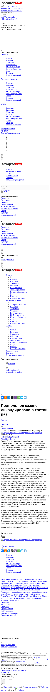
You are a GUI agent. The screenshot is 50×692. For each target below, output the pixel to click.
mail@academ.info (8, 17)
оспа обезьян (6, 594)
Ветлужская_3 (12, 581)
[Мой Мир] (8, 397)
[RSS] (2, 400)
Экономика (10, 60)
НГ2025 (21, 590)
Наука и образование (14, 69)
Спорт (8, 71)
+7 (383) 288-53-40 (11, 11)
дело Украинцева (16, 583)
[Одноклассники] (5, 397)
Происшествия (11, 65)
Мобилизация (42, 588)
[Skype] (21, 397)
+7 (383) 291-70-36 (11, 6)
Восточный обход (26, 581)
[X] (12, 397)
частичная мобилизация (32, 598)
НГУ (26, 590)
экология (4, 600)
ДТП (23, 586)
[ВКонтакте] (6, 137)
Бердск (3, 581)
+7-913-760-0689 (36, 657)
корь (23, 588)
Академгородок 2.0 (13, 579)
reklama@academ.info (9, 19)
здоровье (28, 586)
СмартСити (5, 596)
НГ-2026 (13, 590)
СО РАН (14, 596)
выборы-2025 (38, 581)
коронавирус (16, 588)
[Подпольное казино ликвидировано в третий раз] (21, 540)
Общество (10, 63)
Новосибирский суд (39, 592)
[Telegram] (6, 139)
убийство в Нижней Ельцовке (30, 596)
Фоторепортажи (8, 129)
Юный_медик (14, 600)
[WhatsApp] (18, 397)
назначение (5, 590)
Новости (4, 54)
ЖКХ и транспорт (13, 67)
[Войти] (2, 157)
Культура (9, 73)
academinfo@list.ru (20, 661)
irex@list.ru (37, 662)
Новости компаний (13, 75)
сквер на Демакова (32, 594)
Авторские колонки (9, 79)
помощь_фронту (18, 594)
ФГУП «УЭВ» (6, 598)
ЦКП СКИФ (18, 598)
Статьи (4, 104)
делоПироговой (29, 583)
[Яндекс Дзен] (6, 150)
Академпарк (26, 579)
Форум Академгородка (10, 133)
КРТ (27, 588)
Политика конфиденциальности (13, 670)
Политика (9, 58)
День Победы (15, 586)
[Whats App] (6, 148)
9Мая (3, 579)
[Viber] (6, 143)
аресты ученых (37, 579)
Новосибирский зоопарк (20, 592)
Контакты (5, 131)
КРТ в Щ (33, 588)
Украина (45, 596)
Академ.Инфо (8, 439)
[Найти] (3, 681)
